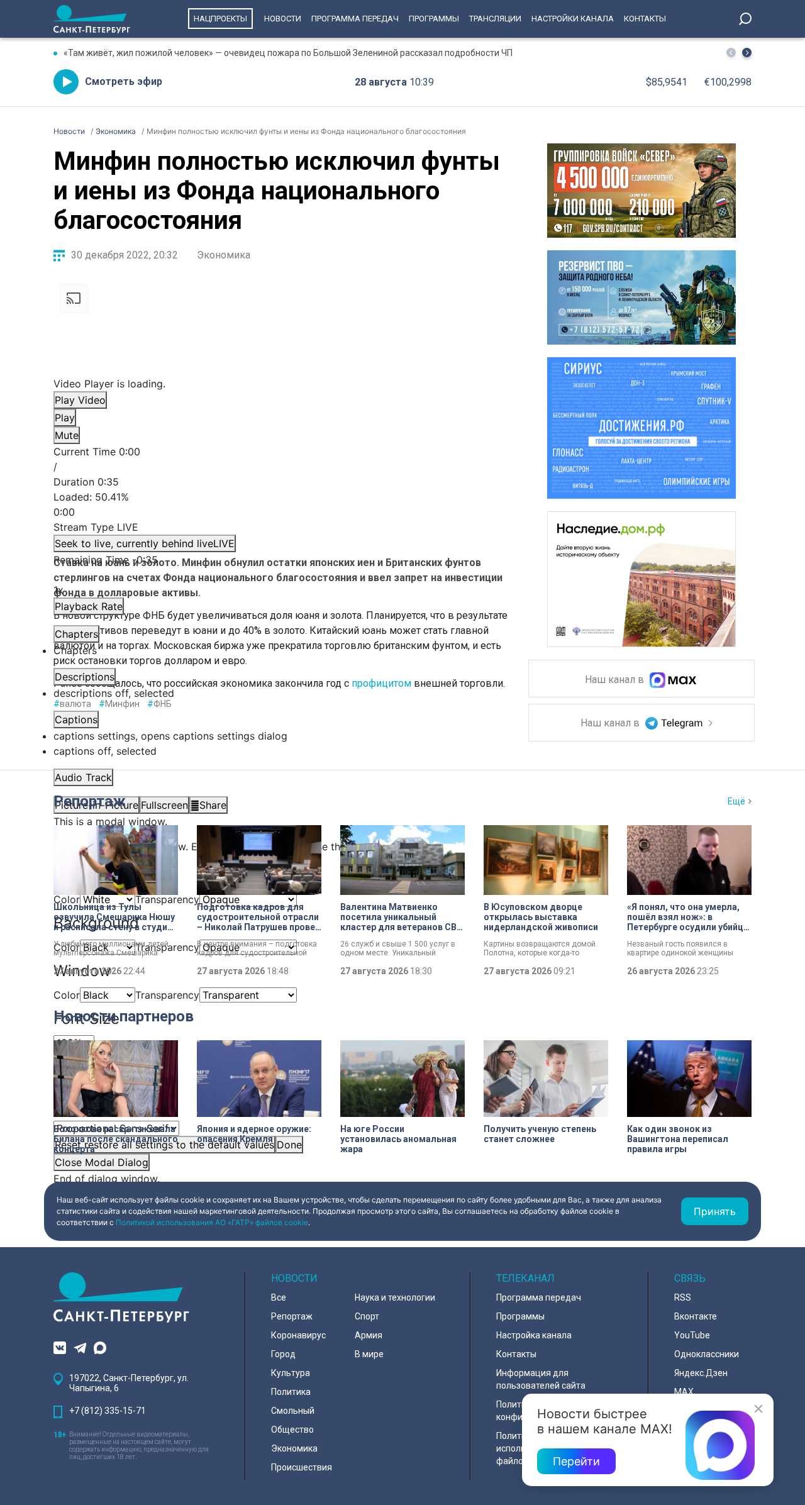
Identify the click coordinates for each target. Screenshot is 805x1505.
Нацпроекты (220, 18)
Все (278, 1297)
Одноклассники (706, 1354)
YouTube (692, 1335)
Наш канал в (616, 680)
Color (66, 995)
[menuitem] (279, 735)
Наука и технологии (395, 1297)
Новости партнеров (123, 1016)
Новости (282, 18)
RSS (682, 1297)
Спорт (367, 1316)
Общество (292, 1429)
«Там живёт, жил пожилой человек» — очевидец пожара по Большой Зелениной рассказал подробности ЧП (288, 53)
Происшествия (301, 1467)
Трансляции (495, 18)
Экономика (223, 255)
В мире (369, 1354)
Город (283, 1354)
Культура (290, 1373)
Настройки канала (572, 18)
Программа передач (355, 18)
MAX (684, 1392)
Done (289, 1144)
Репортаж (89, 801)
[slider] (279, 504)
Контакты (645, 18)
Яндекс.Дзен (701, 1373)
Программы (434, 18)
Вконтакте (695, 1316)
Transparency (167, 995)
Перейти (576, 1461)
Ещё (736, 801)
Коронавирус (298, 1335)
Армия (368, 1335)
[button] (747, 52)
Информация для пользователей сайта (541, 1379)
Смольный (292, 1411)
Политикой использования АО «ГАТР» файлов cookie (212, 1222)
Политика (291, 1392)
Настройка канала (534, 1335)
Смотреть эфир (123, 81)
